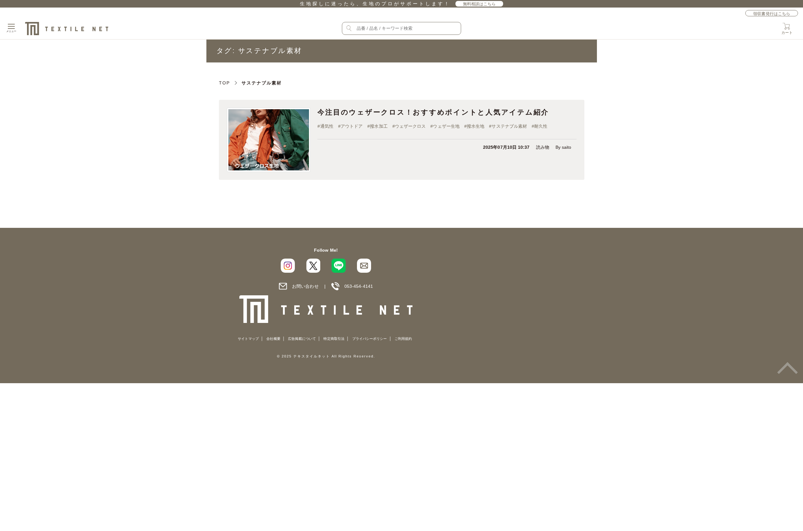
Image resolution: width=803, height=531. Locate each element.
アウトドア (352, 126)
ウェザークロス (410, 126)
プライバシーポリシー (369, 339)
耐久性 (540, 126)
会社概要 (273, 339)
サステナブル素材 (509, 126)
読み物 (542, 147)
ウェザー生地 (446, 126)
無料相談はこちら (479, 4)
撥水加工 (378, 126)
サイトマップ (248, 339)
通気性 (326, 126)
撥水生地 (475, 126)
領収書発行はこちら (771, 13)
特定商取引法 (333, 339)
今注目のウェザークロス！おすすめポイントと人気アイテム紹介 (433, 112)
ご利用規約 (403, 339)
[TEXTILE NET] (326, 309)
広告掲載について (302, 339)
